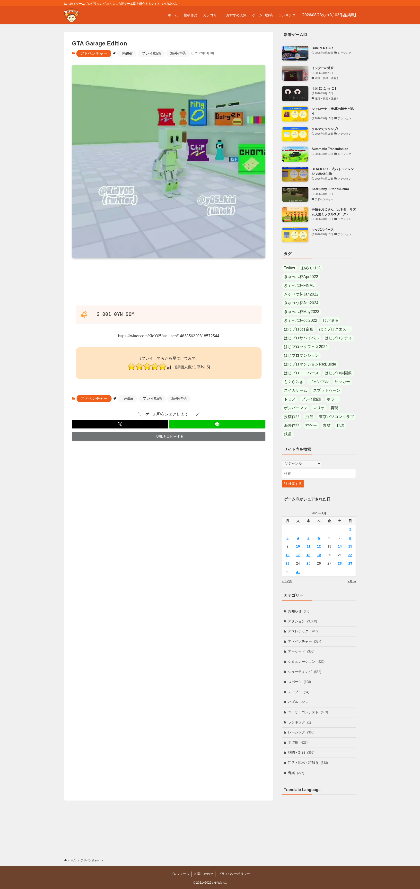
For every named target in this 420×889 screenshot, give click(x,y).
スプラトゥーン (326, 390)
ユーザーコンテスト (308, 712)
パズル (297, 702)
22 (350, 555)
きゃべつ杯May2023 (301, 312)
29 (350, 563)
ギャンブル (319, 382)
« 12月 (287, 581)
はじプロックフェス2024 (306, 347)
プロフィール (179, 874)
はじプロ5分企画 (298, 329)
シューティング (304, 672)
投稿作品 (291, 417)
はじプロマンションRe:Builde (310, 364)
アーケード (301, 651)
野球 (340, 425)
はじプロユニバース (301, 373)
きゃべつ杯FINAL (299, 285)
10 (298, 546)
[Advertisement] (168, 281)
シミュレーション (306, 661)
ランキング (299, 722)
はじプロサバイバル (301, 338)
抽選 (309, 417)
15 (350, 546)
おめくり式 (311, 268)
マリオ (319, 408)
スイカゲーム (295, 390)
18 (308, 555)
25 (308, 563)
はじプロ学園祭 (338, 373)
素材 (327, 425)
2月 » (352, 581)
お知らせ (298, 611)
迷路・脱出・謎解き (308, 763)
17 (298, 555)
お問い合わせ (203, 874)
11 (308, 546)
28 (340, 563)
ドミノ (290, 399)
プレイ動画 (151, 53)
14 (340, 546)
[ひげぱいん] (71, 15)
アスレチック (303, 631)
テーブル (298, 692)
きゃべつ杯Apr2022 (301, 277)
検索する (294, 484)
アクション (302, 621)
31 (298, 572)
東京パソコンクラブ (336, 417)
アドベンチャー (93, 53)
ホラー (332, 399)
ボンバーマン (295, 408)
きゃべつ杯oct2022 (300, 320)
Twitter (126, 53)
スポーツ (299, 682)
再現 (334, 408)
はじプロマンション (301, 355)
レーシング (301, 732)
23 (287, 563)
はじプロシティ (338, 338)
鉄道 (288, 434)
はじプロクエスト (334, 329)
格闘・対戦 (301, 752)
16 (287, 555)
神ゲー (311, 425)
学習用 (297, 742)
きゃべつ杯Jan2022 (301, 294)
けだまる (331, 320)
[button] (120, 424)
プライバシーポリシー (234, 874)
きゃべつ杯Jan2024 (301, 303)
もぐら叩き (293, 382)
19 (319, 555)
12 (319, 546)
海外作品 (178, 53)
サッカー (342, 382)
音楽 (296, 773)
